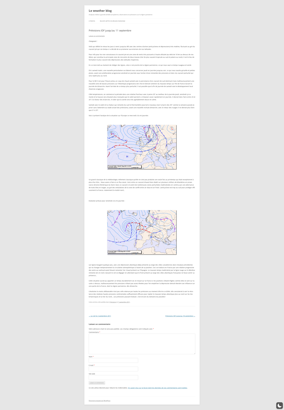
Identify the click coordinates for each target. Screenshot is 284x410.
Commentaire (94, 332)
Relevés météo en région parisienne (112, 21)
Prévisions (113, 302)
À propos (92, 21)
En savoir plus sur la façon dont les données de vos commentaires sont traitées (157, 388)
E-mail (92, 365)
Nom (91, 357)
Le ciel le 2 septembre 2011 (100, 316)
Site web (92, 374)
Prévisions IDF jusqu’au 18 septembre (180, 316)
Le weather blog (100, 11)
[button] (279, 405)
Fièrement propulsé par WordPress (99, 401)
